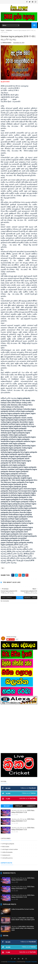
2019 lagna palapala (8, 844)
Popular (19, 806)
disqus (34, 597)
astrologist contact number (10, 849)
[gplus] (19, 959)
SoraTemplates (12, 961)
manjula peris (6, 855)
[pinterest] (32, 2)
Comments (31, 806)
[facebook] (26, 2)
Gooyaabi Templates (31, 961)
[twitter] (29, 2)
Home (2, 30)
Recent (7, 806)
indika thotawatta (7, 852)
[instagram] (35, 2)
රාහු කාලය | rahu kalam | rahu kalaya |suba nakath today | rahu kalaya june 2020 (22, 928)
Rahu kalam (5, 846)
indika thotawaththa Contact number (22, 909)
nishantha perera (7, 858)
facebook (27, 597)
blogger (19, 597)
